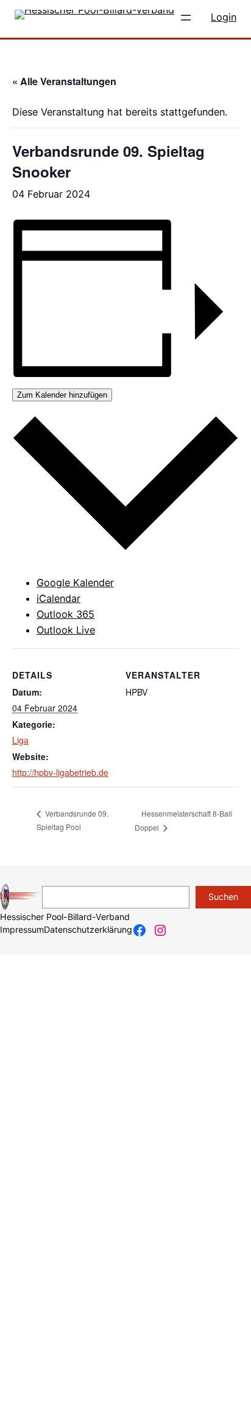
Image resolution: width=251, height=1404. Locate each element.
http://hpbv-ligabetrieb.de (60, 772)
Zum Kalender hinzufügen (62, 394)
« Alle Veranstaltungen (64, 81)
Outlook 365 (65, 614)
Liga (20, 740)
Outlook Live (66, 630)
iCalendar (58, 598)
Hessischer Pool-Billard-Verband (65, 916)
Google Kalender (75, 582)
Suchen (223, 896)
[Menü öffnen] (186, 17)
